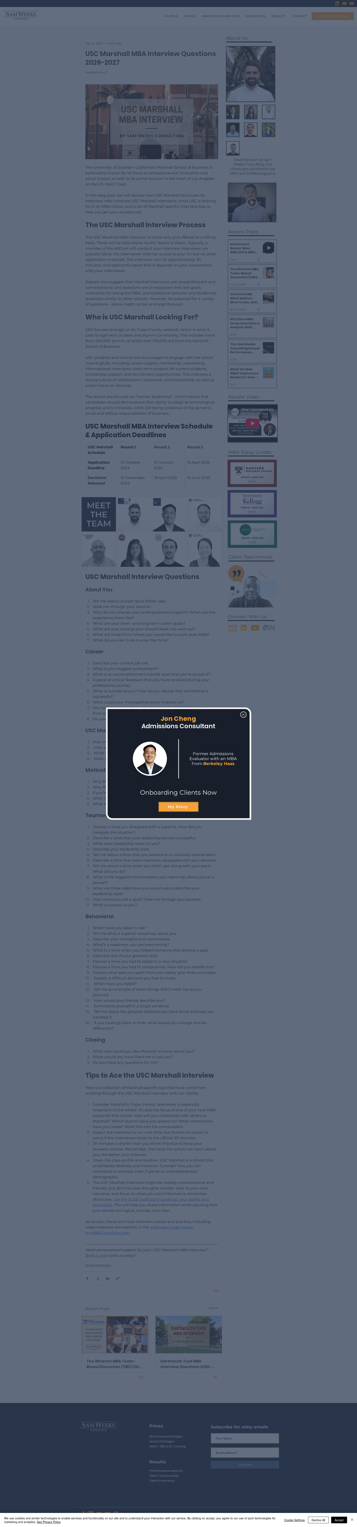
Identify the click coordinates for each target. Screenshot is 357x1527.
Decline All (318, 1520)
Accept (339, 1520)
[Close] (352, 1520)
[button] (243, 715)
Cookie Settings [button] (294, 1520)
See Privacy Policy (49, 1522)
